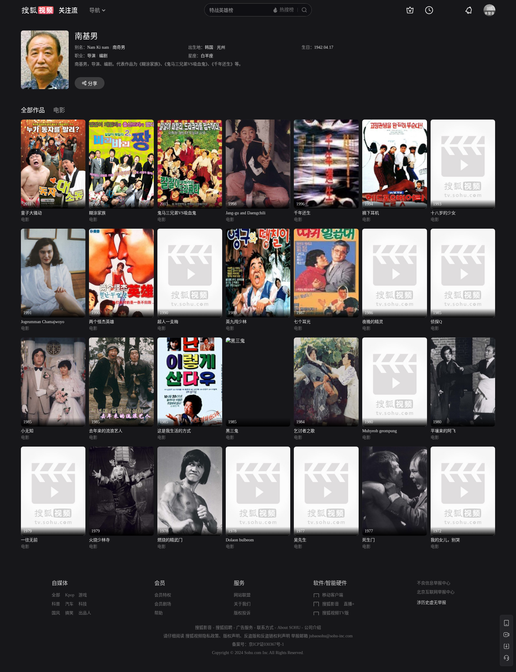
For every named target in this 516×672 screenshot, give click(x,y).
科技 (83, 604)
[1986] (394, 232)
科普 (56, 604)
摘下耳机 (370, 213)
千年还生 (302, 213)
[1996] (326, 123)
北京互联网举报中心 (435, 592)
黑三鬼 (232, 431)
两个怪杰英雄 (101, 322)
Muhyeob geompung (379, 431)
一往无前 (29, 540)
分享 (92, 83)
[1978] (189, 450)
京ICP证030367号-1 (266, 644)
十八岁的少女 (443, 213)
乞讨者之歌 (304, 431)
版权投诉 (242, 613)
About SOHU (288, 627)
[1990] (121, 232)
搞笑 (69, 613)
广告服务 (244, 627)
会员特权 (162, 595)
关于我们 (242, 604)
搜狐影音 (330, 604)
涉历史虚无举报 (431, 602)
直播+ (349, 604)
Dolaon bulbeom (240, 540)
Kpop (69, 595)
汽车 (69, 604)
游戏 (83, 595)
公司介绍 (312, 627)
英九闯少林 (236, 322)
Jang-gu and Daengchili (245, 213)
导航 (94, 10)
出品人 (85, 613)
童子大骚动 (31, 213)
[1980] (394, 340)
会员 (159, 583)
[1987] (326, 232)
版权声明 (231, 636)
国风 (56, 613)
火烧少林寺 (99, 540)
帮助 (158, 613)
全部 (56, 595)
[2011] (53, 123)
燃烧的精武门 (169, 540)
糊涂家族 (97, 213)
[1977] (326, 450)
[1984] (326, 340)
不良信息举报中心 (433, 583)
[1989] (258, 232)
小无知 (27, 431)
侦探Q (436, 322)
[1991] (53, 232)
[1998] (258, 123)
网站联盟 (242, 595)
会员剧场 (162, 604)
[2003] (189, 123)
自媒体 (60, 583)
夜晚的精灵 (372, 322)
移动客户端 (332, 595)
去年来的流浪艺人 (105, 431)
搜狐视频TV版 (335, 613)
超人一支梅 (167, 322)
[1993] (463, 123)
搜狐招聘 (224, 627)
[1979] (53, 450)
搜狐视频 (37, 10)
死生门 (368, 540)
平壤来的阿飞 (443, 431)
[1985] (463, 232)
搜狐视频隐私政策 (202, 636)
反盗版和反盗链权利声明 (267, 636)
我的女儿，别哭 (445, 540)
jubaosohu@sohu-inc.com (331, 636)
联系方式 (265, 627)
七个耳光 (302, 322)
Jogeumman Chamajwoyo (42, 322)
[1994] (394, 123)
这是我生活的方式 (174, 431)
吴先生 (300, 540)
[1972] (463, 450)
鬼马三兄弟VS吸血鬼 (176, 213)
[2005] (121, 123)
